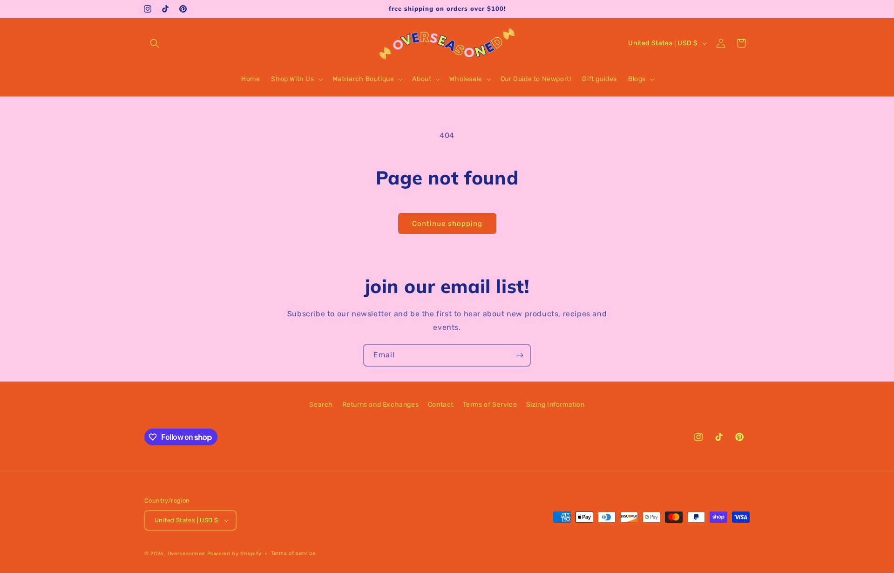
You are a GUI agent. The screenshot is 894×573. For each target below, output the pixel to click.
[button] (154, 43)
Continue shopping (447, 223)
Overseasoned (186, 554)
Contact (441, 405)
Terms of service (293, 553)
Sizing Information (555, 405)
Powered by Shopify (234, 554)
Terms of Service (490, 405)
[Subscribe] (519, 355)
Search (321, 405)
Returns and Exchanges (380, 405)
